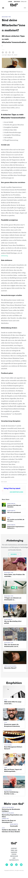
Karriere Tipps (5, 818)
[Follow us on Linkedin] (16, 865)
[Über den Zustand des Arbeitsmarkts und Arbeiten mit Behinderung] (14, 634)
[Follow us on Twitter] (11, 865)
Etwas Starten (8, 745)
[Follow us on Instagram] (21, 865)
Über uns (14, 850)
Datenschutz (14, 860)
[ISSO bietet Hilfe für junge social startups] (14, 692)
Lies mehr (14, 554)
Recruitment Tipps (6, 16)
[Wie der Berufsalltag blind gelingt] (14, 610)
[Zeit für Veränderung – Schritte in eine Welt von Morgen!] (14, 782)
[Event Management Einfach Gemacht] (14, 737)
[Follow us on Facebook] (7, 865)
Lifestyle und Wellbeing (10, 666)
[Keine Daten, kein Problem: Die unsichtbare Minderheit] (14, 564)
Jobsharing (4, 256)
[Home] (14, 4)
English (23, 1)
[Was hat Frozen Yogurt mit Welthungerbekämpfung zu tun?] (14, 759)
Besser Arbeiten (11, 503)
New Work (4, 481)
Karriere (14, 852)
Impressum (14, 856)
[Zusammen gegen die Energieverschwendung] (14, 714)
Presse (14, 854)
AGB (14, 858)
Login (10, 1)
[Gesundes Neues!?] (14, 657)
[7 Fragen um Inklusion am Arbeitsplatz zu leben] (14, 587)
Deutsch (17, 1)
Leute (8, 517)
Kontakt (14, 848)
